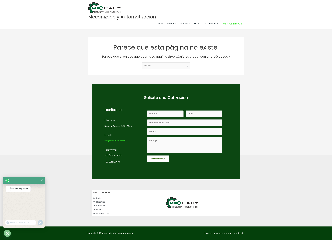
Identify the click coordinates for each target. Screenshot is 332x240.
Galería (197, 23)
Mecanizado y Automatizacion (122, 17)
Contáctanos (211, 23)
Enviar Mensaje (158, 158)
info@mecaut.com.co (115, 140)
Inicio (160, 23)
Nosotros (171, 23)
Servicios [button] (183, 23)
